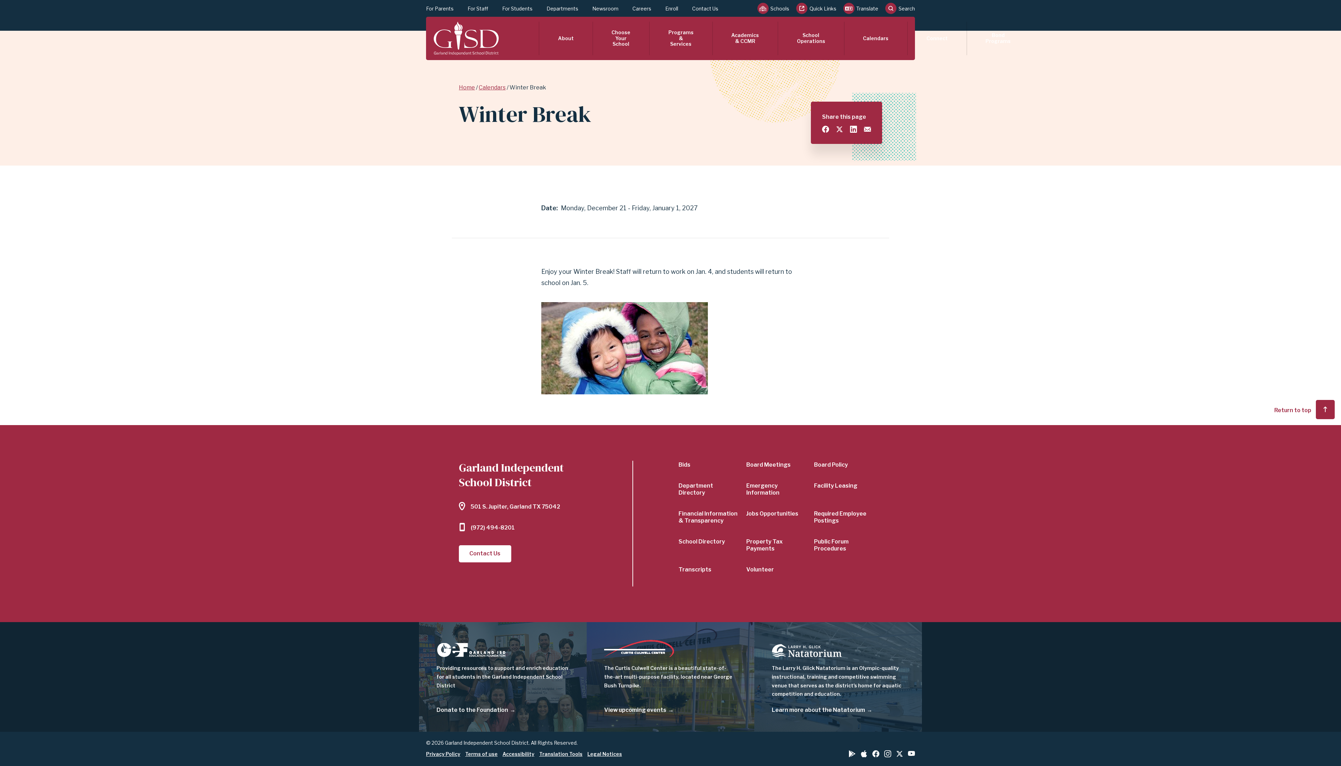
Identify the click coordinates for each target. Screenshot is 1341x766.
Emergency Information (762, 489)
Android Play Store (852, 753)
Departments (562, 9)
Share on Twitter (839, 129)
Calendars (875, 38)
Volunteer (760, 569)
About (566, 38)
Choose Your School (620, 38)
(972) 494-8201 (493, 527)
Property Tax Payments (764, 545)
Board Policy (831, 464)
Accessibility (518, 754)
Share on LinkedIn (853, 129)
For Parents (440, 9)
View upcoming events (635, 710)
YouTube (911, 753)
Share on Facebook (825, 129)
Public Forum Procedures (831, 545)
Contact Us (705, 9)
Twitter (899, 753)
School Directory (702, 541)
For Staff (478, 9)
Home (467, 87)
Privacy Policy (443, 754)
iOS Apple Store (863, 753)
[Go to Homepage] (466, 38)
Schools (779, 9)
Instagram (887, 753)
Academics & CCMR (745, 38)
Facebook (875, 753)
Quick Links (822, 9)
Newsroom (605, 9)
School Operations (811, 38)
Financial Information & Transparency (708, 517)
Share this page (844, 117)
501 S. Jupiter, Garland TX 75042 (515, 506)
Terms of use (481, 754)
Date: (549, 208)
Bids (684, 464)
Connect (937, 38)
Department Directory (696, 489)
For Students (517, 9)
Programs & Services (681, 38)
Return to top (1292, 410)
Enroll (671, 9)
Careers (641, 9)
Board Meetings (768, 464)
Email (867, 129)
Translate (867, 9)
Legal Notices (604, 754)
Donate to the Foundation (472, 710)
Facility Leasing (835, 485)
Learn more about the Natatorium (818, 710)
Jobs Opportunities (772, 513)
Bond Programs (998, 38)
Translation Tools (560, 754)
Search (907, 9)
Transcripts (695, 569)
